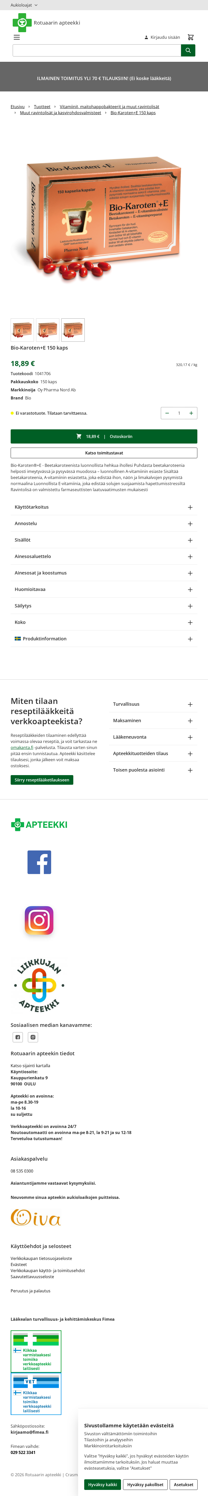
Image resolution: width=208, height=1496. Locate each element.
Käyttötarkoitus (32, 507)
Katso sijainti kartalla (30, 1065)
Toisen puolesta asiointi (139, 770)
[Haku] (188, 50)
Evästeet (19, 1264)
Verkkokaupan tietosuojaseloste (41, 1258)
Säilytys (23, 606)
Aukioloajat (21, 5)
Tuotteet (42, 106)
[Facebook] (18, 1037)
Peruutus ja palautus (30, 1291)
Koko (20, 622)
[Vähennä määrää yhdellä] (167, 413)
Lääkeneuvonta (129, 737)
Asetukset (183, 1484)
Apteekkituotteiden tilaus (140, 753)
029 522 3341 (23, 1452)
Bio (28, 398)
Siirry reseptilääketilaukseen (42, 780)
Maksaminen (127, 720)
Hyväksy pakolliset (145, 1484)
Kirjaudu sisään (165, 37)
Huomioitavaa (30, 589)
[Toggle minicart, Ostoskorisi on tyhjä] (190, 37)
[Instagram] (33, 1037)
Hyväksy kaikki (102, 1484)
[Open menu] (17, 37)
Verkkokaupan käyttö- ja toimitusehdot (48, 1270)
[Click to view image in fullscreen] (104, 219)
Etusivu (18, 106)
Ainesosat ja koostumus (41, 573)
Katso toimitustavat (104, 453)
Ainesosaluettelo (33, 556)
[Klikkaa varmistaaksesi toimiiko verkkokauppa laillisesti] (104, 1372)
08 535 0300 (22, 1171)
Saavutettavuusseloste (32, 1276)
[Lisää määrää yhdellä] (191, 413)
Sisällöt (22, 540)
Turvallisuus (126, 704)
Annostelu (26, 523)
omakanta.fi (22, 747)
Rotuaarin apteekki (57, 22)
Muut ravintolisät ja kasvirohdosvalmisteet (60, 113)
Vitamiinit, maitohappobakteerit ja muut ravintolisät (109, 106)
